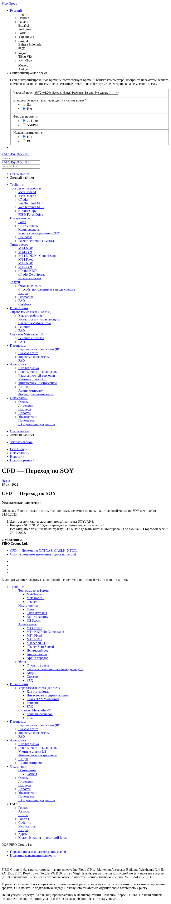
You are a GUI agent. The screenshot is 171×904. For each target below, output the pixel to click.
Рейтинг (24, 327)
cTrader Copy (27, 211)
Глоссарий (25, 297)
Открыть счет (19, 174)
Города (23, 807)
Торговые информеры (34, 357)
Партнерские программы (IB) (39, 349)
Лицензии (25, 405)
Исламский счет (29, 278)
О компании (19, 398)
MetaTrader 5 (27, 196)
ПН (29, 137)
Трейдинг (17, 184)
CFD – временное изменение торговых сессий (43, 554)
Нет (29, 108)
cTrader (23, 199)
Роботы (23, 819)
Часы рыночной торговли (36, 375)
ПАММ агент (28, 353)
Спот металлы (28, 226)
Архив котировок (30, 390)
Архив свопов (37, 654)
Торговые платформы (25, 188)
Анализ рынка (28, 368)
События (24, 822)
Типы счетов (19, 244)
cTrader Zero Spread (31, 274)
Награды (24, 409)
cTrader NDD (27, 270)
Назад (6, 480)
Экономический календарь (37, 371)
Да (29, 104)
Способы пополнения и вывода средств (46, 289)
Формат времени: (25, 116)
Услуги (15, 282)
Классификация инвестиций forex (42, 837)
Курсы (23, 834)
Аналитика (18, 364)
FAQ (21, 300)
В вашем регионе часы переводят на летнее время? (49, 100)
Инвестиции (19, 308)
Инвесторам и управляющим (39, 319)
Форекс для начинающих (36, 394)
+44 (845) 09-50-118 (15, 154)
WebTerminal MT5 (31, 207)
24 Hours (33, 120)
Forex (22, 222)
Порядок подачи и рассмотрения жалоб (38, 851)
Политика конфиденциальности (33, 855)
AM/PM (32, 125)
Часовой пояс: (23, 92)
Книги (23, 815)
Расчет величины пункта (36, 240)
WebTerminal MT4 (31, 203)
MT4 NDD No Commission (37, 255)
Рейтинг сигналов (31, 338)
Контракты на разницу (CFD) (39, 233)
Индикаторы (27, 826)
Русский (16, 10)
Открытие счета (29, 285)
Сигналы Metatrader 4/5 (26, 334)
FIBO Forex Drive (30, 214)
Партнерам (18, 345)
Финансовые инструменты (37, 383)
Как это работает (30, 315)
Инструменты (20, 218)
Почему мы (26, 420)
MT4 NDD (25, 248)
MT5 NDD (25, 263)
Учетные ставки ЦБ (32, 379)
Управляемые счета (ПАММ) (30, 312)
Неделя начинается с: (28, 132)
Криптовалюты (29, 229)
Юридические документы (36, 424)
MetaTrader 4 (27, 192)
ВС (29, 141)
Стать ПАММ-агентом (34, 323)
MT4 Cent (25, 252)
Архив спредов (37, 658)
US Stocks (25, 237)
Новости (24, 413)
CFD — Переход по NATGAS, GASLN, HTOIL (43, 550)
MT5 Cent (25, 267)
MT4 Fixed (25, 259)
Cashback (24, 304)
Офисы (23, 401)
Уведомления (27, 416)
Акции (23, 293)
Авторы (24, 811)
